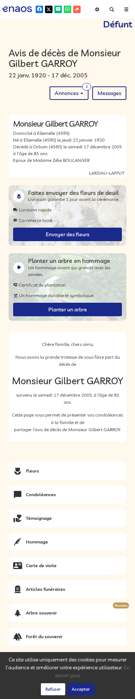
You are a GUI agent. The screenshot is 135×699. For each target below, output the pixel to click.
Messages (109, 93)
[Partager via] (77, 9)
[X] (48, 9)
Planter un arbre (67, 309)
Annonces (71, 91)
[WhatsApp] (67, 9)
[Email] (58, 9)
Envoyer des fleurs (67, 234)
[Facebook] (39, 9)
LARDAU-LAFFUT (106, 173)
